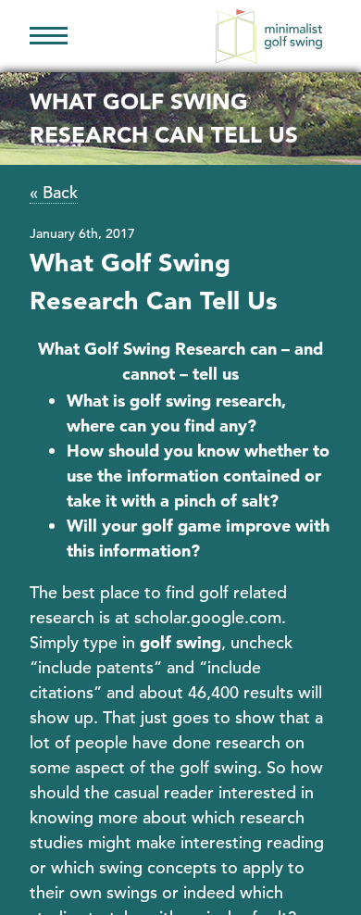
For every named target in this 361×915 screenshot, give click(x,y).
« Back (54, 192)
